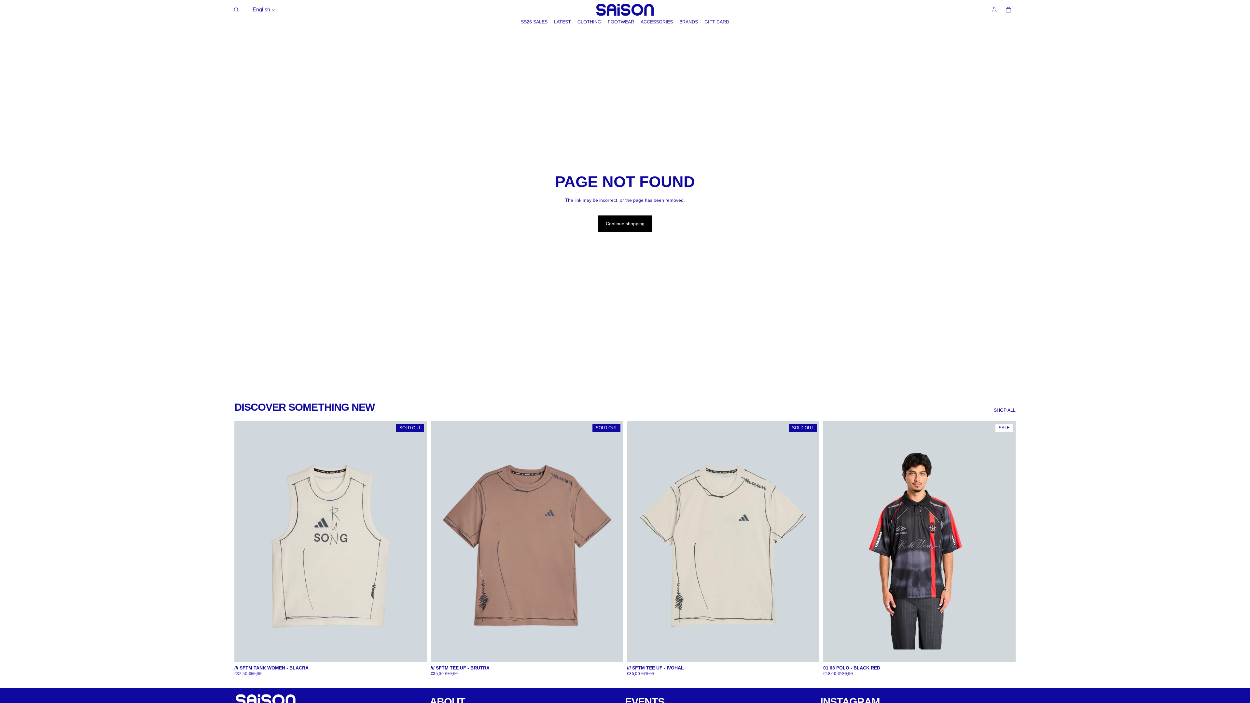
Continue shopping (625, 223)
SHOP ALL (1005, 410)
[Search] (236, 10)
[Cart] (1008, 10)
